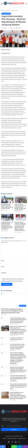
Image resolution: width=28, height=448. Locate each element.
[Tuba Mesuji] (14, 3)
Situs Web (3, 272)
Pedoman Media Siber (12, 438)
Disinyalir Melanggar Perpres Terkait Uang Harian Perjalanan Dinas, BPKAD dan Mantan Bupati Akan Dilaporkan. (18, 320)
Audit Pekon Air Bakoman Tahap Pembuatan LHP (16, 338)
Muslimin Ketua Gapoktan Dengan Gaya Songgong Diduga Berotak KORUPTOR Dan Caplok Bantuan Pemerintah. (18, 369)
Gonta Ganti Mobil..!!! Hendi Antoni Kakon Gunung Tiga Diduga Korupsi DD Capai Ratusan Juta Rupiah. (17, 347)
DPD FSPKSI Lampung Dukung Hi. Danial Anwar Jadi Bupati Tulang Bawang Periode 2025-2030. (12, 311)
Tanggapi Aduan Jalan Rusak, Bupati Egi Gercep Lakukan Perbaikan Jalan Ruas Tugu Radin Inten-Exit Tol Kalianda (7, 225)
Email (2, 266)
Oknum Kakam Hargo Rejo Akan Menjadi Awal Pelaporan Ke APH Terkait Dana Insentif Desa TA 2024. (18, 386)
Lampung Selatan (14, 10)
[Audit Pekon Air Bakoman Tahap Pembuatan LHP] (5, 340)
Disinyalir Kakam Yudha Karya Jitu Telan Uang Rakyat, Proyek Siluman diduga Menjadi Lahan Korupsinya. (18, 378)
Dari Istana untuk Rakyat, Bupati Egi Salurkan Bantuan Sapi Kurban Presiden (7, 206)
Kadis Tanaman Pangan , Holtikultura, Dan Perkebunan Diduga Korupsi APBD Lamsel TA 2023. (20, 207)
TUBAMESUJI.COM (18, 436)
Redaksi (5, 28)
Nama (3, 260)
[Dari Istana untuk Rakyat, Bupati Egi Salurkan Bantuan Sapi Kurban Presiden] (7, 199)
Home (3, 10)
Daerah (7, 10)
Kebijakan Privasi (21, 438)
